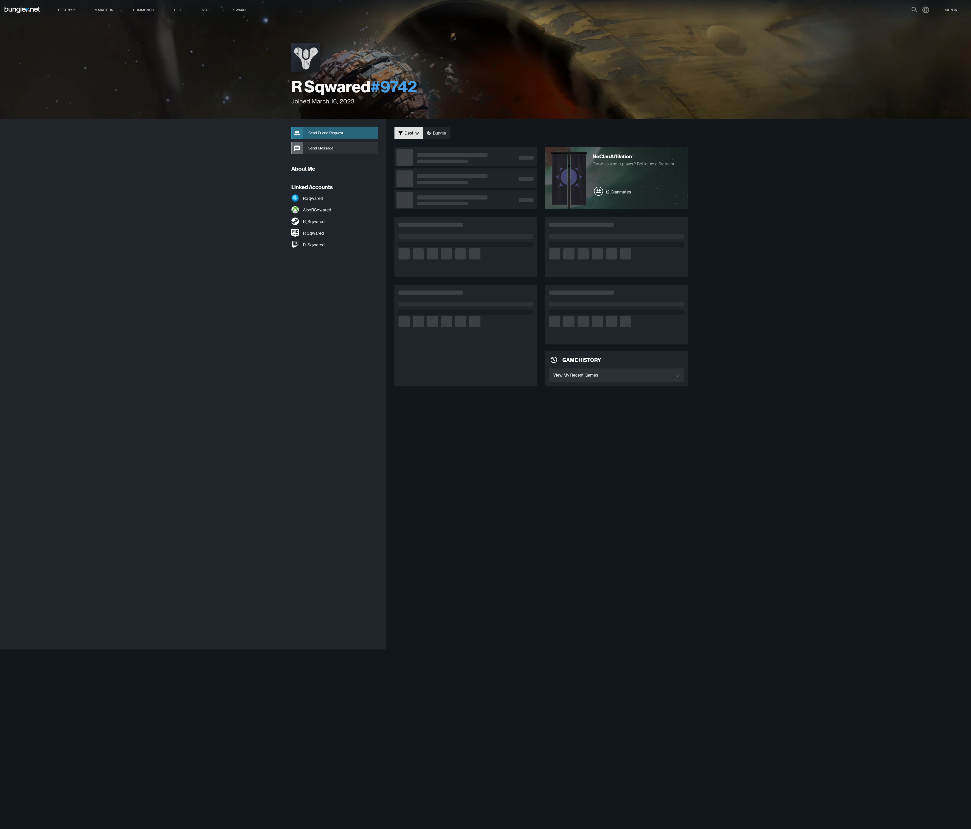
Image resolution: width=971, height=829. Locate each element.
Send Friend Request (325, 133)
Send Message (320, 148)
